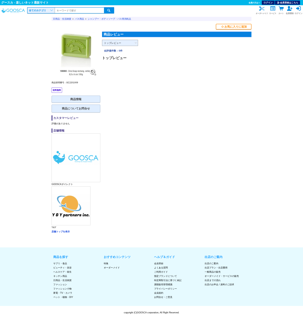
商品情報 (76, 99)
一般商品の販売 (213, 272)
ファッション (60, 284)
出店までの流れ (213, 280)
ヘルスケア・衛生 (62, 272)
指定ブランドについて (165, 276)
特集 (106, 263)
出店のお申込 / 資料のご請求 (219, 284)
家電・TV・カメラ (62, 293)
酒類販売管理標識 (163, 284)
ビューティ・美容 (62, 267)
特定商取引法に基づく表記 (167, 280)
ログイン (268, 2)
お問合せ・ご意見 (163, 297)
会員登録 (158, 263)
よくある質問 (161, 267)
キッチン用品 (60, 276)
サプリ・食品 (60, 263)
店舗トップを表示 (61, 231)
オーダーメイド (112, 267)
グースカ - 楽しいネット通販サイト (25, 2)
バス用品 (79, 19)
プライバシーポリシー (165, 288)
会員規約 (158, 293)
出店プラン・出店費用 (216, 267)
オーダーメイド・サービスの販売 (222, 276)
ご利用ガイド (161, 272)
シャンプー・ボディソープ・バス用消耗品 (109, 19)
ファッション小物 (62, 288)
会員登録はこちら (289, 2)
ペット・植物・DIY (63, 297)
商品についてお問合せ (76, 108)
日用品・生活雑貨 (62, 19)
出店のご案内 (211, 263)
